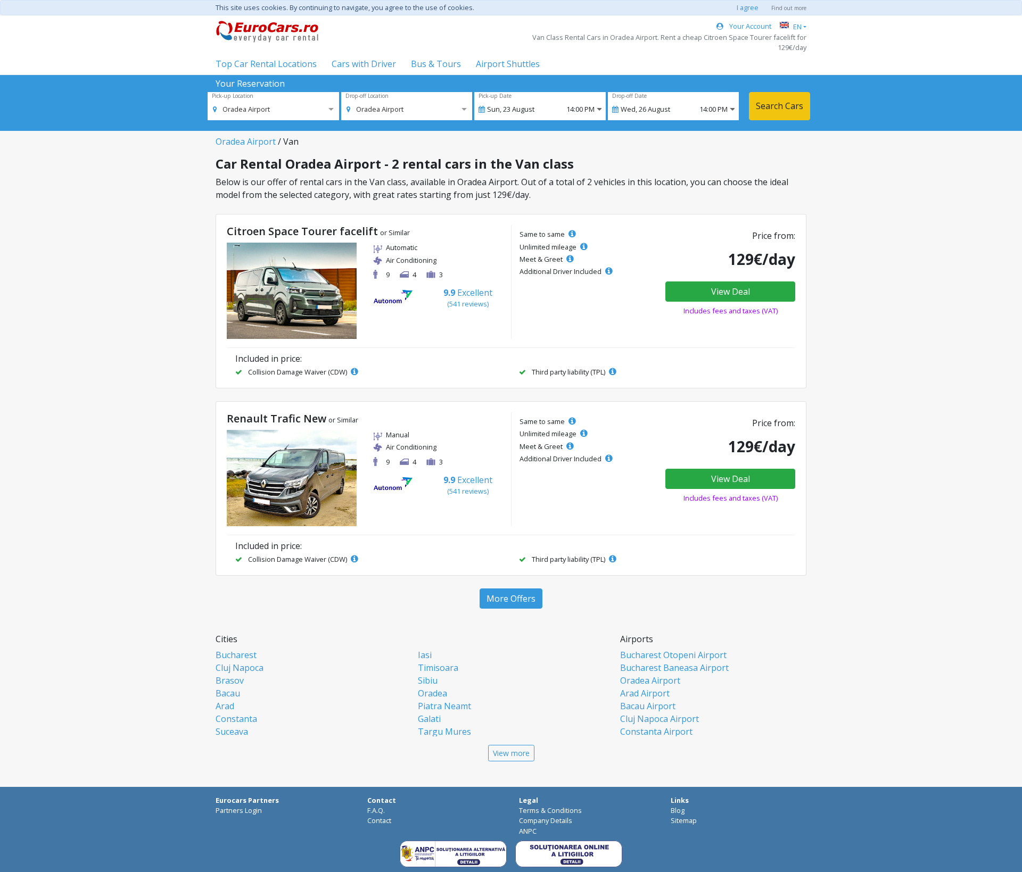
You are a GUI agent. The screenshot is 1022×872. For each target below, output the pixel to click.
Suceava (232, 731)
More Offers (511, 598)
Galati (429, 719)
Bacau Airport (647, 706)
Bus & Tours (436, 64)
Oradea (432, 693)
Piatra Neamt (444, 706)
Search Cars (779, 106)
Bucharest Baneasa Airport (674, 668)
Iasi (425, 655)
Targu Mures (444, 731)
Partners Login (239, 810)
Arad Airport (645, 693)
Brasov (230, 680)
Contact (379, 820)
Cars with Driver (364, 64)
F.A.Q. (376, 810)
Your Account (749, 26)
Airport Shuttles (508, 64)
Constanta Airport (656, 731)
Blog (678, 810)
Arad (225, 706)
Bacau (228, 693)
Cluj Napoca (239, 668)
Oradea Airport (246, 141)
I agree (748, 7)
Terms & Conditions (550, 810)
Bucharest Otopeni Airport (673, 655)
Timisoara (438, 668)
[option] (241, 109)
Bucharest (236, 655)
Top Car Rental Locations (266, 64)
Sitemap (684, 820)
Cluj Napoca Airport (659, 719)
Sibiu (428, 680)
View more (511, 753)
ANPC (528, 831)
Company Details (545, 820)
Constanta (236, 719)
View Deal (730, 291)
